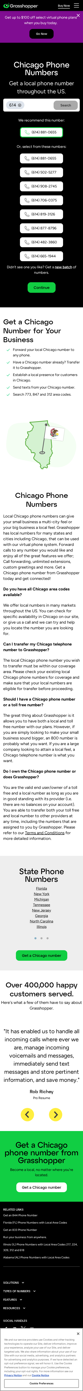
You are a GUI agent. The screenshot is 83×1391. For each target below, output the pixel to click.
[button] (41, 132)
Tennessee (41, 905)
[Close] (78, 15)
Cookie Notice (40, 1375)
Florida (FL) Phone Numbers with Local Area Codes (35, 1222)
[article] (41, 913)
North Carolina (41, 921)
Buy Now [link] (64, 5)
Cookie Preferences (41, 1383)
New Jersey (41, 910)
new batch (63, 267)
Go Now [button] (41, 33)
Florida (41, 888)
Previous (27, 1114)
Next (55, 1114)
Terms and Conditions (44, 832)
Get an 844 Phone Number (20, 1215)
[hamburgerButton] (76, 5)
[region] (41, 1359)
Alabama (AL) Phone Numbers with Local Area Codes (36, 1257)
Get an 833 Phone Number (20, 1230)
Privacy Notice (13, 1375)
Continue (42, 287)
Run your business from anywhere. (25, 1237)
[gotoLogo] (20, 6)
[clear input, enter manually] (19, 105)
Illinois (42, 926)
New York (41, 894)
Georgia (41, 916)
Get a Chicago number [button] (41, 955)
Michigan (41, 899)
